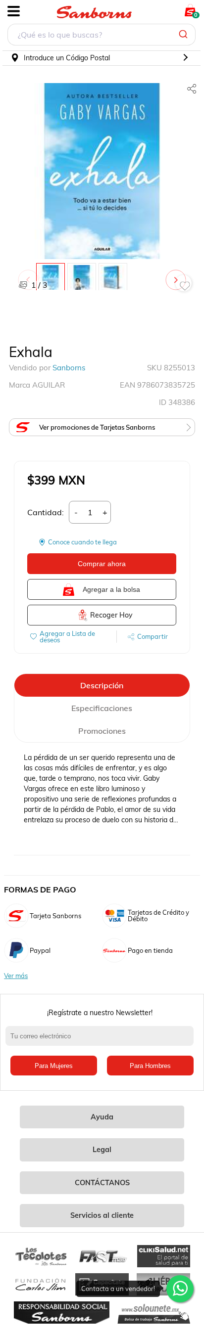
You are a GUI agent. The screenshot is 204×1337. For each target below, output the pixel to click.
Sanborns (68, 367)
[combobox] (101, 35)
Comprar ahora (102, 564)
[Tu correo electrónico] (102, 1041)
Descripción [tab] (101, 685)
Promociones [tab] (102, 731)
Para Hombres (150, 1066)
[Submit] (184, 34)
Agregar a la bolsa (111, 589)
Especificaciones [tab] (101, 708)
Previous (30, 274)
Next (177, 274)
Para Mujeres (54, 1066)
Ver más (16, 976)
